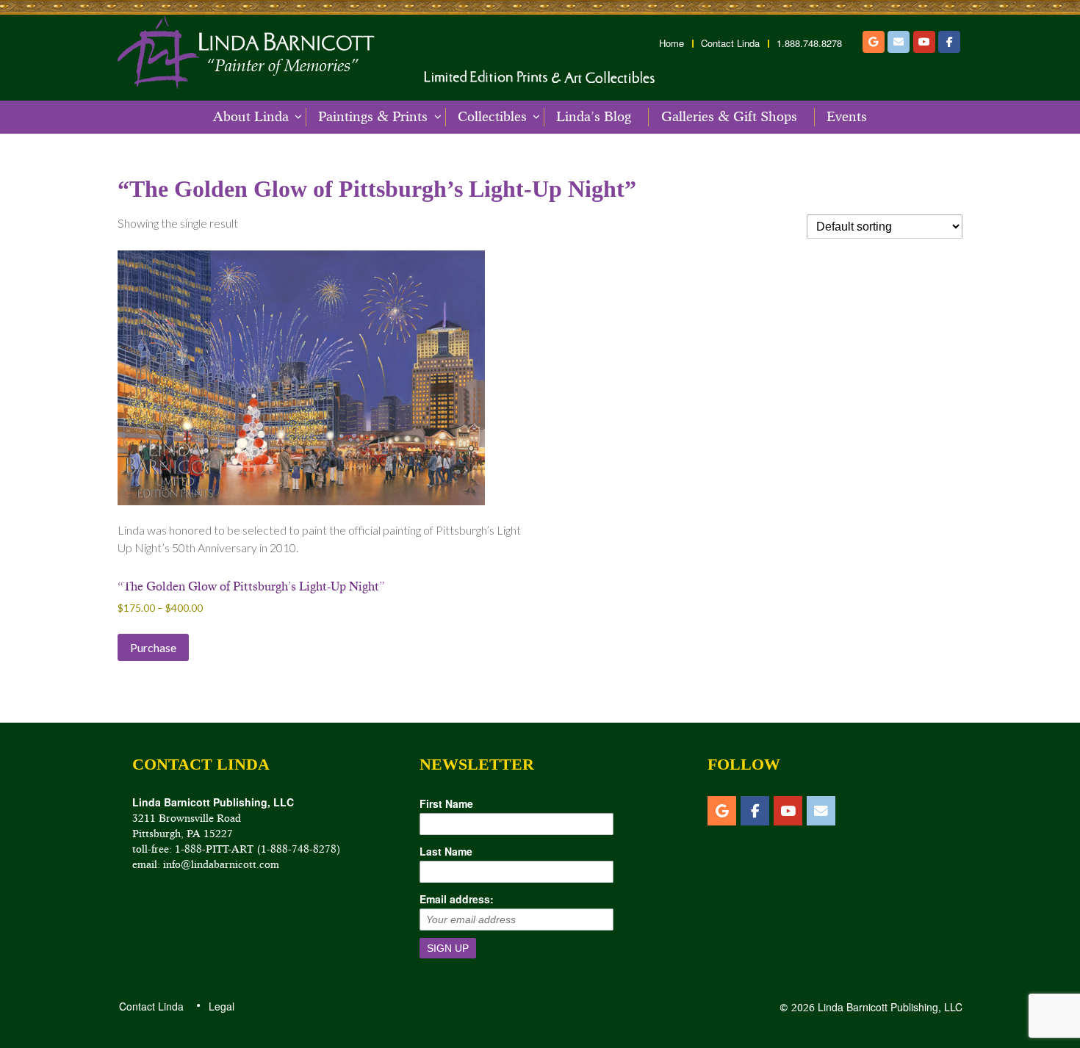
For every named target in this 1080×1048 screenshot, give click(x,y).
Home (671, 43)
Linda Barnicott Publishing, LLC (888, 1007)
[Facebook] (949, 42)
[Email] (899, 42)
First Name (446, 803)
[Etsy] (874, 42)
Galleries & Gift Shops (729, 117)
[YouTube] (924, 42)
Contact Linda (730, 43)
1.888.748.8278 (809, 43)
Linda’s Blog (593, 117)
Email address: (457, 899)
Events (847, 117)
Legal (221, 1006)
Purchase (153, 647)
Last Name (446, 851)
